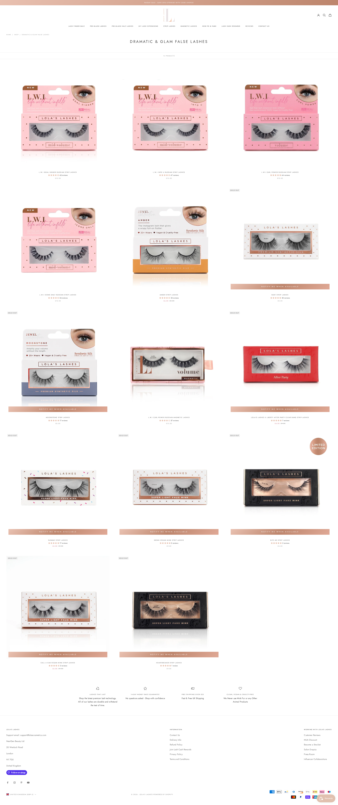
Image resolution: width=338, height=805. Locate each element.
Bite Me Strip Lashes (280, 540)
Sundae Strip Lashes (58, 540)
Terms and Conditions (179, 759)
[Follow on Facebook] (7, 782)
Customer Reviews (312, 735)
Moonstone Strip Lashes (58, 417)
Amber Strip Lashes (169, 295)
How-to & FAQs (209, 26)
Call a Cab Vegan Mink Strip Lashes (58, 663)
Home (8, 35)
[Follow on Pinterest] (21, 782)
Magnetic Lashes (189, 26)
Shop (16, 35)
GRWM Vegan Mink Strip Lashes (169, 540)
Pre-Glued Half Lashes (122, 26)
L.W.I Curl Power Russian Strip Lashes (280, 172)
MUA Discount (310, 739)
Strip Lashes (169, 26)
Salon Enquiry (310, 749)
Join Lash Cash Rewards (180, 749)
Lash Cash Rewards (231, 26)
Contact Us (264, 26)
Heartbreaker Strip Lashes (169, 663)
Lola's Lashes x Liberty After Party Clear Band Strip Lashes (280, 417)
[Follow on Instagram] (14, 782)
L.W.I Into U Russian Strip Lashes (169, 172)
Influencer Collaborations (315, 759)
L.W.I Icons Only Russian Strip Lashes (58, 295)
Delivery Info (175, 739)
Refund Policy (176, 744)
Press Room (309, 754)
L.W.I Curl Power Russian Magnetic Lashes (169, 417)
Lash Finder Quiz (77, 26)
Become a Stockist (312, 744)
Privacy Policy (176, 754)
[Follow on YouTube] (28, 782)
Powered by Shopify (163, 794)
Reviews (249, 26)
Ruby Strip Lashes (280, 295)
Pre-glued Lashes (98, 26)
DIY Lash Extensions (148, 26)
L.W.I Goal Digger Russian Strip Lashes (58, 172)
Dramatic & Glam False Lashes (35, 35)
